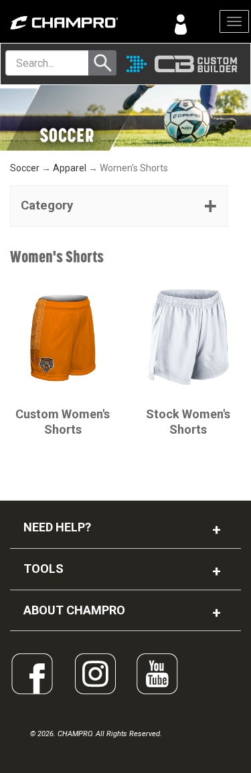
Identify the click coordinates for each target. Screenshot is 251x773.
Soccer (24, 168)
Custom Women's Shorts (62, 421)
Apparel (69, 168)
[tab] (119, 206)
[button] (119, 206)
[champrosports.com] (63, 22)
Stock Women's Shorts (188, 421)
